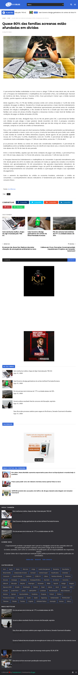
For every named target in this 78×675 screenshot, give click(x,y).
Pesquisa (43, 594)
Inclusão (5, 590)
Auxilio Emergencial (44, 569)
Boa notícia (65, 569)
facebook (71, 259)
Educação (14, 583)
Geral (57, 587)
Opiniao (13, 594)
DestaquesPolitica (35, 580)
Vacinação (53, 601)
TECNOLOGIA (66, 598)
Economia (65, 580)
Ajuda (10, 569)
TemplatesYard (16, 672)
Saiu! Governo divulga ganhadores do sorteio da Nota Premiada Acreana (53, 12)
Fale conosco (47, 559)
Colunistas (65, 573)
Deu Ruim (46, 580)
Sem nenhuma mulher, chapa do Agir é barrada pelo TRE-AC (13, 233)
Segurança (44, 598)
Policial (52, 594)
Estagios (71, 583)
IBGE (71, 587)
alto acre (25, 569)
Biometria (56, 569)
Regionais (21, 598)
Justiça (23, 590)
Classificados (55, 573)
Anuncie (38, 559)
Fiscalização (26, 587)
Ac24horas (12, 189)
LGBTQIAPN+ (32, 590)
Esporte (56, 583)
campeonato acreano (20, 573)
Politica (59, 594)
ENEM (48, 583)
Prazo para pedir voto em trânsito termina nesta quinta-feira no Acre (36, 481)
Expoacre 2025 (7, 587)
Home (4, 18)
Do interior (56, 580)
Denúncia (67, 576)
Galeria (50, 587)
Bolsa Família (7, 573)
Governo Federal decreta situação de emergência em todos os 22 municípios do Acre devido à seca (44, 640)
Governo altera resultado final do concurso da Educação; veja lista (34, 401)
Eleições (22, 583)
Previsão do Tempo (9, 598)
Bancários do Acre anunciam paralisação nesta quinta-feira (32, 660)
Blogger (33, 672)
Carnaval (32, 573)
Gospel (64, 587)
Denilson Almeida (56, 576)
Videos (69, 601)
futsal (42, 587)
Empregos (31, 583)
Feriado (17, 587)
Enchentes (41, 583)
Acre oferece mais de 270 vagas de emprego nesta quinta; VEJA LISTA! (35, 650)
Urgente (30, 601)
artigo (33, 569)
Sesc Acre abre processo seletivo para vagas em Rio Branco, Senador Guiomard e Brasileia (42, 411)
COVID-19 (37, 576)
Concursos (6, 576)
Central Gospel (43, 573)
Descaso (5, 580)
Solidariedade (54, 598)
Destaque (14, 580)
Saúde (36, 598)
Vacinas (61, 601)
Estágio (64, 583)
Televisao (6, 601)
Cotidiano (28, 576)
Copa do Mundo (17, 576)
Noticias (5, 594)
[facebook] (72, 672)
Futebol (35, 587)
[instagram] (76, 672)
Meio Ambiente (65, 590)
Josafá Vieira (14, 590)
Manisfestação (53, 590)
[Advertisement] (39, 314)
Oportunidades (23, 594)
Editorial (5, 583)
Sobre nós (29, 559)
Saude (29, 598)
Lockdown (43, 590)
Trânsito (14, 601)
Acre (26, 12)
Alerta (17, 569)
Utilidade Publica (41, 601)
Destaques (24, 580)
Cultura (46, 576)
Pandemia (34, 594)
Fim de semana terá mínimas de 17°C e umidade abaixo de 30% (63, 233)
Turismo (22, 601)
